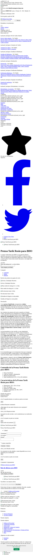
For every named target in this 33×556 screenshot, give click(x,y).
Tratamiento (4, 433)
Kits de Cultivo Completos (20, 41)
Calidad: (6, 430)
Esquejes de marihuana (6, 82)
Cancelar (3, 446)
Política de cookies (8, 528)
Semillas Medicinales (26, 58)
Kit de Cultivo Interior (6, 38)
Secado (2, 93)
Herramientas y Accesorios (7, 89)
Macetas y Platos (5, 112)
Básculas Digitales (5, 90)
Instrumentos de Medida (16, 90)
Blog (5, 532)
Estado (2, 396)
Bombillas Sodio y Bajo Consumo (20, 66)
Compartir (6, 272)
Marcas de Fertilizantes (6, 74)
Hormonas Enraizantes (17, 75)
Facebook (6, 538)
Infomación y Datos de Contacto (11, 527)
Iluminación (4, 63)
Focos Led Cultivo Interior (7, 65)
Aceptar (16, 549)
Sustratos (3, 118)
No (1, 408)
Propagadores (4, 83)
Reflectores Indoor (13, 67)
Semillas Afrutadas (9, 58)
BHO (2, 104)
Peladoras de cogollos (23, 91)
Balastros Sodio (5, 67)
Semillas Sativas (10, 57)
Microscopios (25, 90)
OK (2, 401)
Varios (30, 90)
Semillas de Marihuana (6, 54)
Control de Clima (5, 107)
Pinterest (6, 275)
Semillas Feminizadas (6, 55)
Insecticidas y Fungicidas (7, 109)
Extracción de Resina (6, 113)
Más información (16, 546)
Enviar (8, 446)
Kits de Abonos (16, 74)
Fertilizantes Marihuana (6, 73)
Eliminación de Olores (6, 108)
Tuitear (5, 274)
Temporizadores (5, 91)
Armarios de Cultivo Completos (8, 49)
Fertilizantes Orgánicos (25, 74)
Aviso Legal (7, 525)
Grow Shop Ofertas (5, 119)
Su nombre (3, 435)
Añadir (7, 267)
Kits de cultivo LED (6, 39)
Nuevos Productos (8, 513)
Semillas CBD (17, 58)
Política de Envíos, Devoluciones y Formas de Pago (16, 530)
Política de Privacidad (14, 491)
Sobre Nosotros (7, 531)
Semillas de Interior (19, 57)
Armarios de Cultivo (6, 47)
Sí (4, 408)
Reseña (3, 437)
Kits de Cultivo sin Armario (7, 41)
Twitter (5, 539)
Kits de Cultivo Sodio (26, 39)
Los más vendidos (8, 515)
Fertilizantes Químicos (6, 75)
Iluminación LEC (18, 65)
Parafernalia (3, 116)
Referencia (3, 395)
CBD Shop (3, 105)
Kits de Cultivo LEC (16, 39)
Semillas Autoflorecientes (17, 55)
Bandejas (3, 102)
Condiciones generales (9, 524)
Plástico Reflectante (13, 91)
